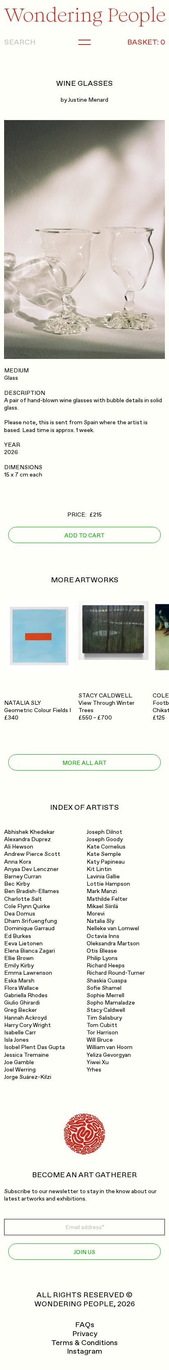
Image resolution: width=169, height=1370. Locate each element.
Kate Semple (104, 854)
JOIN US (84, 1252)
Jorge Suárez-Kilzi (27, 1077)
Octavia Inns (103, 936)
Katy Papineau (106, 861)
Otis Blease (102, 950)
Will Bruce (100, 1039)
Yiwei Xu (98, 1062)
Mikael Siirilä (102, 906)
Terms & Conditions (84, 1343)
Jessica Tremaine (26, 1054)
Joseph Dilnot (104, 832)
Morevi (96, 913)
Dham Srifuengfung (30, 921)
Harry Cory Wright (27, 1025)
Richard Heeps (106, 965)
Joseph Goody (105, 839)
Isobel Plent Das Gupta (34, 1047)
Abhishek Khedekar (29, 832)
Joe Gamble (19, 1062)
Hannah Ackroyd (25, 1017)
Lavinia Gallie (103, 876)
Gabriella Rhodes (26, 995)
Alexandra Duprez (27, 839)
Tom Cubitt (102, 1025)
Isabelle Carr (20, 1032)
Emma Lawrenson (28, 972)
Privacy (84, 1334)
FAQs (84, 1325)
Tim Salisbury (104, 1017)
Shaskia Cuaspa (107, 980)
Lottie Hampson (108, 883)
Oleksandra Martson (113, 943)
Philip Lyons (102, 958)
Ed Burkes (17, 936)
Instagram (84, 1351)
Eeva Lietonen (23, 943)
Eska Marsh (19, 980)
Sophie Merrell (105, 995)
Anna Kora (17, 861)
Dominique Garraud (29, 928)
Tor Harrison (102, 1032)
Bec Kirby (17, 883)
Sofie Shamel (104, 988)
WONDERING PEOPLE (74, 1304)
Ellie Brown (19, 958)
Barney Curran (22, 876)
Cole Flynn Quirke (27, 906)
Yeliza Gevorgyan (109, 1054)
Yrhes (94, 1069)
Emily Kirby (19, 965)
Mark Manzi (102, 891)
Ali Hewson (18, 846)
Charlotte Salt (23, 899)
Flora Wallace (21, 988)
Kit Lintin (99, 869)
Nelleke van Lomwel (113, 928)
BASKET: (146, 42)
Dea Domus (19, 913)
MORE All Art (84, 763)
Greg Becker (20, 1010)
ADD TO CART (84, 535)
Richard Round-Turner (116, 972)
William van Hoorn (109, 1047)
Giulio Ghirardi (22, 1002)
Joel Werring (20, 1069)
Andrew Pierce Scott (32, 854)
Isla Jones (16, 1039)
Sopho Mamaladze (111, 1002)
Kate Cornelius (106, 846)
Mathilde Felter (107, 899)
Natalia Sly (100, 921)
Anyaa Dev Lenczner (31, 869)
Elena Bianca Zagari (29, 950)
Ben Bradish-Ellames (31, 891)
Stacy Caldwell (106, 1010)
